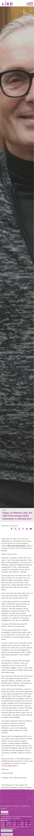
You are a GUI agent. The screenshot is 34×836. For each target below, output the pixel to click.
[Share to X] (15, 528)
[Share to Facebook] (11, 528)
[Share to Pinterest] (23, 528)
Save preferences (7, 830)
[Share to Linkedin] (27, 528)
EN (28, 4)
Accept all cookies (7, 834)
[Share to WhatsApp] (19, 528)
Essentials (5, 814)
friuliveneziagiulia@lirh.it (9, 766)
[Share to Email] (30, 528)
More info (4, 812)
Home (4, 510)
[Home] (7, 3)
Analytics (5, 820)
